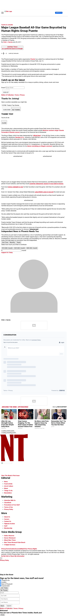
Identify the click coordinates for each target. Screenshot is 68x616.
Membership (8, 528)
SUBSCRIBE (7, 110)
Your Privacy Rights (31, 549)
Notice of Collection (7, 95)
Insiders (4, 582)
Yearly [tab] (19, 242)
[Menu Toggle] (2, 13)
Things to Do (6, 580)
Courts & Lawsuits (7, 25)
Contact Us (7, 521)
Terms (17, 95)
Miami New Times (10, 540)
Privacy (22, 95)
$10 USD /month (7, 248)
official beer (37, 135)
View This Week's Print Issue (10, 475)
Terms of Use (8, 507)
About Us (7, 517)
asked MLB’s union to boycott (44, 192)
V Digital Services (9, 545)
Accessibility (19, 549)
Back (2, 606)
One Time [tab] (5, 242)
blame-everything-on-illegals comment (39, 146)
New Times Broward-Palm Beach (14, 542)
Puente (33, 59)
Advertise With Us (9, 500)
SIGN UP (5, 92)
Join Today (4, 588)
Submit (9, 606)
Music (6, 488)
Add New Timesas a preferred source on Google (12, 48)
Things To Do (8, 490)
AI (24, 549)
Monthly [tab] (12, 242)
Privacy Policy (8, 509)
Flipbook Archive (9, 523)
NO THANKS (16, 110)
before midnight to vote (15, 187)
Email (3, 87)
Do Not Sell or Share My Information (12, 556)
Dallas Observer (9, 535)
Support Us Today (7, 252)
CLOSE (4, 123)
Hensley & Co (19, 137)
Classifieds (7, 502)
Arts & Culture (8, 486)
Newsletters (8, 493)
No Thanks (4, 590)
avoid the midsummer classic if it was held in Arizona (46, 184)
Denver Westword (9, 538)
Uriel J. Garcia (7, 42)
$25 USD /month (19, 248)
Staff (5, 526)
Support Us (59, 12)
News (6, 481)
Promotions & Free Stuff (12, 505)
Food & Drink (8, 484)
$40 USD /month (32, 248)
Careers (6, 519)
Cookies (12, 549)
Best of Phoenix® (7, 584)
